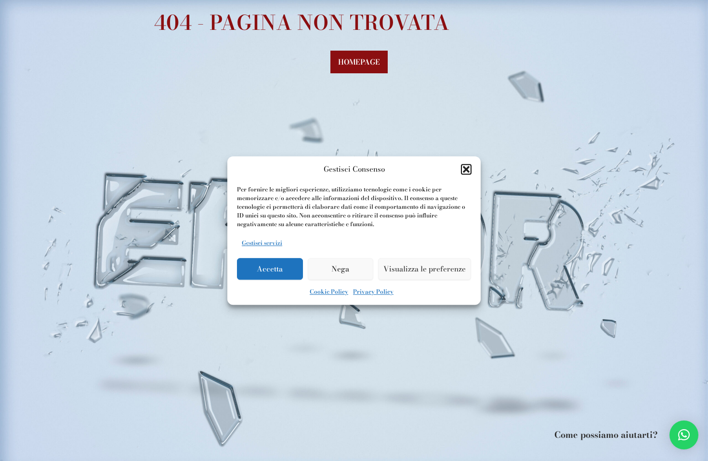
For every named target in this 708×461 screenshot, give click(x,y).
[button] (466, 170)
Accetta (270, 268)
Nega (340, 268)
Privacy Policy (373, 291)
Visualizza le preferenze (424, 268)
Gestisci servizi (262, 242)
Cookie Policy (329, 291)
